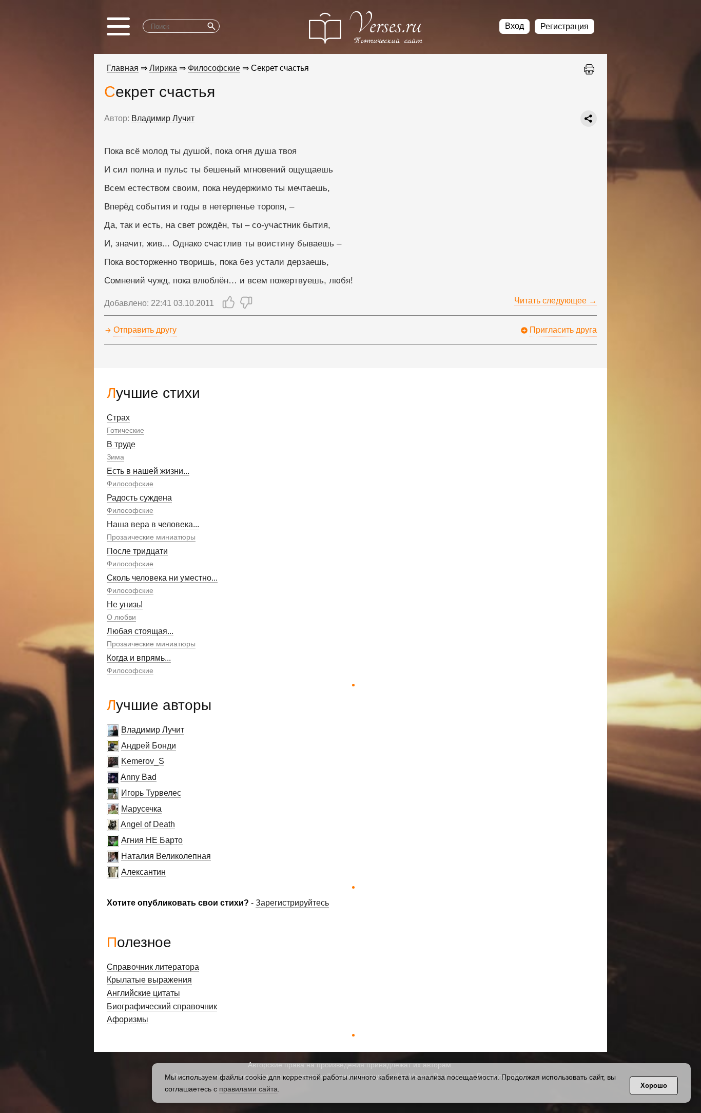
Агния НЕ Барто (152, 840)
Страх (118, 417)
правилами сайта (248, 1089)
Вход (514, 26)
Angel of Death (148, 824)
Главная (123, 68)
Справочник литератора (153, 967)
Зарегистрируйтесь (292, 902)
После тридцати (137, 551)
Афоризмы (127, 1019)
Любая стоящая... (140, 631)
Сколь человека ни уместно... (162, 577)
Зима (115, 457)
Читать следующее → (555, 300)
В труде (121, 444)
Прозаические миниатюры (151, 537)
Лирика (163, 68)
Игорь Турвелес (151, 793)
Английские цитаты (143, 993)
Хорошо (653, 1085)
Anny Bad (139, 777)
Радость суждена (139, 497)
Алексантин (143, 872)
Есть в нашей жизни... (148, 471)
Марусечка (141, 808)
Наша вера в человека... (153, 524)
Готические (125, 430)
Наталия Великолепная (166, 856)
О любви (121, 617)
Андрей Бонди (148, 745)
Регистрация (564, 26)
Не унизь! (125, 604)
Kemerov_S (142, 761)
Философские (130, 483)
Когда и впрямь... (139, 658)
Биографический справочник (162, 1006)
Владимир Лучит (152, 729)
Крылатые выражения (149, 979)
